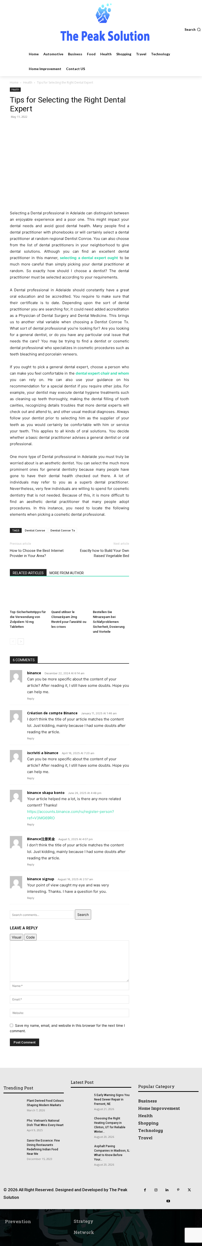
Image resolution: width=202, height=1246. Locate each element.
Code (30, 937)
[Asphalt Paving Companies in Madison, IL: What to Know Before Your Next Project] (80, 1151)
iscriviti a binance (42, 752)
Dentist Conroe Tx (62, 530)
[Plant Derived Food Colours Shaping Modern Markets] (13, 1105)
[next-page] (21, 641)
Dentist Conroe (35, 530)
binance (34, 673)
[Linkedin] (167, 1190)
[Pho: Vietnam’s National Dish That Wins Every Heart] (13, 1125)
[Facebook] (145, 1190)
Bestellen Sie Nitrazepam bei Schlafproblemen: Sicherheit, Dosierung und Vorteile (109, 621)
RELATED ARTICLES (28, 573)
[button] (193, 29)
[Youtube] (168, 1201)
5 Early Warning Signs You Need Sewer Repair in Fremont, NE (112, 1099)
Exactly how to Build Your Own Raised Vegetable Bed (104, 553)
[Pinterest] (178, 1190)
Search (83, 914)
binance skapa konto (46, 792)
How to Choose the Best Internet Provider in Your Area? (37, 553)
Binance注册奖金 (41, 838)
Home (14, 82)
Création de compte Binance (52, 713)
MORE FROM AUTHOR (67, 573)
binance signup (40, 879)
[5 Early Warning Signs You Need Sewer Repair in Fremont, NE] (80, 1100)
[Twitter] (189, 1190)
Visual (16, 937)
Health (27, 82)
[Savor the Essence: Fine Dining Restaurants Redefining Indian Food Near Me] (13, 1145)
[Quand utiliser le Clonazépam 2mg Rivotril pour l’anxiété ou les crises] (69, 595)
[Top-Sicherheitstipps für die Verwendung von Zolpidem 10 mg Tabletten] (28, 595)
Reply (30, 698)
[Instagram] (156, 1190)
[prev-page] (13, 641)
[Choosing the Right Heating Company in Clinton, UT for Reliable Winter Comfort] (80, 1123)
